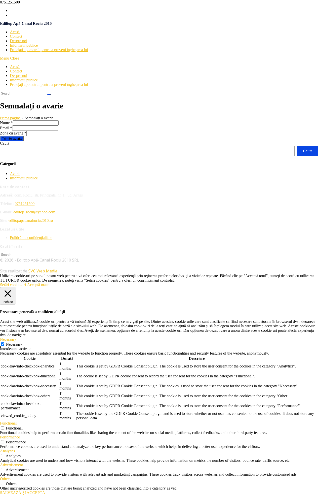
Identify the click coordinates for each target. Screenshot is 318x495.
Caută (4, 143)
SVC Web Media (42, 271)
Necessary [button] (8, 339)
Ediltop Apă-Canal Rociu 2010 (26, 23)
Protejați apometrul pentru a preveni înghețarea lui (49, 84)
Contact (16, 71)
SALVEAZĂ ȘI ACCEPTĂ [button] (22, 493)
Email (6, 128)
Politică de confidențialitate (31, 237)
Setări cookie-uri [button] (13, 285)
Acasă (15, 67)
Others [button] (5, 479)
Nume (6, 123)
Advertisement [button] (11, 465)
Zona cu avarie (13, 133)
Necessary (14, 344)
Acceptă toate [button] (37, 285)
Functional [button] (8, 423)
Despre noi (18, 75)
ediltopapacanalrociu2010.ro (30, 220)
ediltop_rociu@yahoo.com (34, 212)
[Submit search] (49, 94)
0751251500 (25, 203)
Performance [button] (10, 437)
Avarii (15, 173)
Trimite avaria (12, 138)
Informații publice (24, 80)
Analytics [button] (7, 451)
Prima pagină (10, 118)
